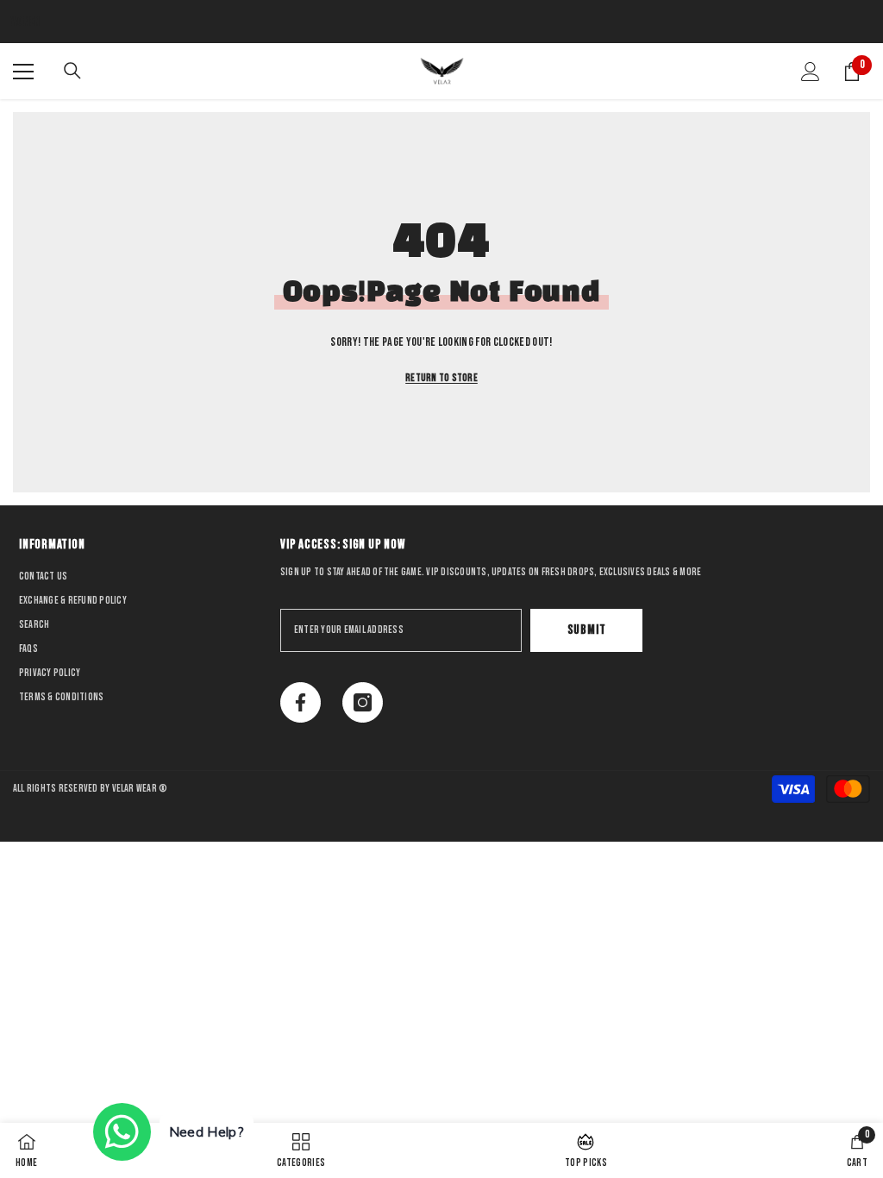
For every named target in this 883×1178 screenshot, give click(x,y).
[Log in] (810, 71)
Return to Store (441, 378)
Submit (586, 630)
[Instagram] (362, 702)
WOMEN (25, 21)
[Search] (72, 70)
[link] (857, 1150)
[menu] (23, 71)
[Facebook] (300, 702)
